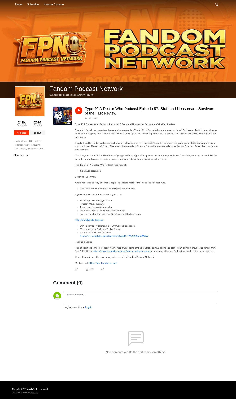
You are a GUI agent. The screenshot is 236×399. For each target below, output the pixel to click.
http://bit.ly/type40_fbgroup (89, 219)
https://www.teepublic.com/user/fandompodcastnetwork (122, 251)
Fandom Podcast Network (86, 88)
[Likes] (76, 269)
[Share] (102, 269)
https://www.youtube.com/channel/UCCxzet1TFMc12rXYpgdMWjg (114, 235)
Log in (88, 307)
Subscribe (33, 4)
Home (18, 4)
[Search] (217, 4)
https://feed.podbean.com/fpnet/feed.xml (72, 94)
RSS (39, 133)
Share (23, 133)
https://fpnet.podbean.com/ (103, 263)
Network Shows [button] (53, 4)
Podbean (34, 392)
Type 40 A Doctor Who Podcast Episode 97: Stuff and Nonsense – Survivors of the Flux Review (149, 110)
